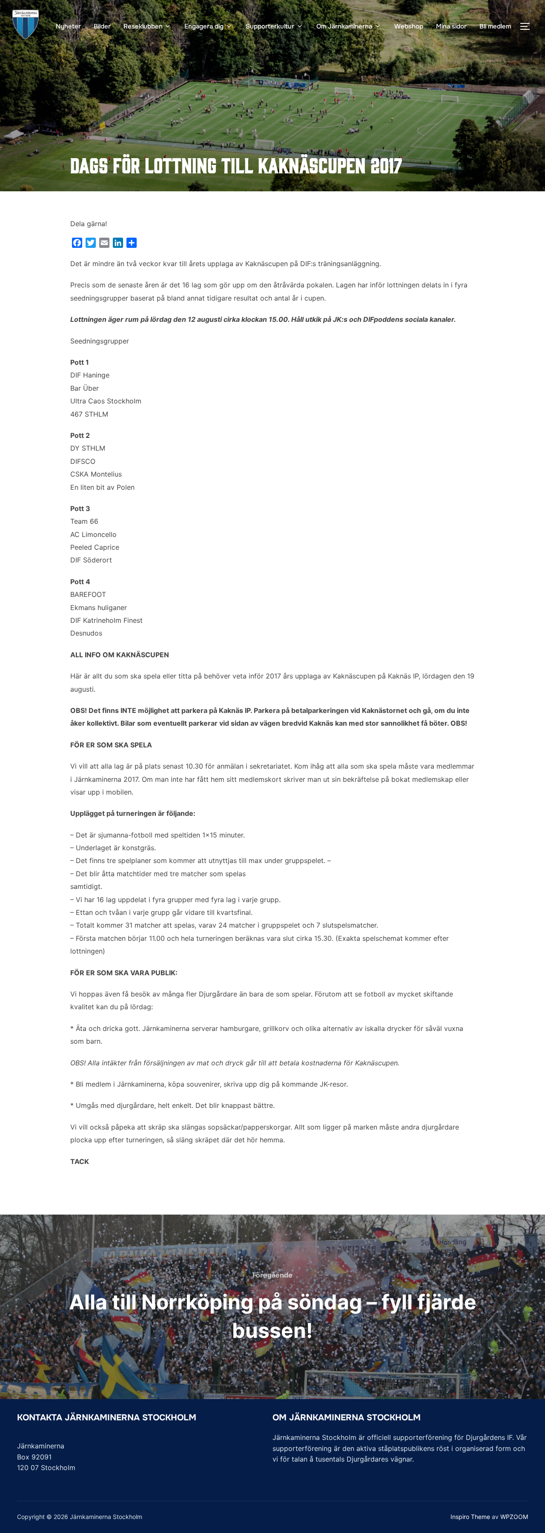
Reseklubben (143, 26)
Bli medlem (495, 26)
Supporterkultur (270, 26)
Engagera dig (204, 26)
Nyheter (68, 26)
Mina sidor (451, 26)
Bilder (102, 26)
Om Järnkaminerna (344, 26)
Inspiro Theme (470, 1516)
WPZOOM (514, 1516)
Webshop (408, 26)
